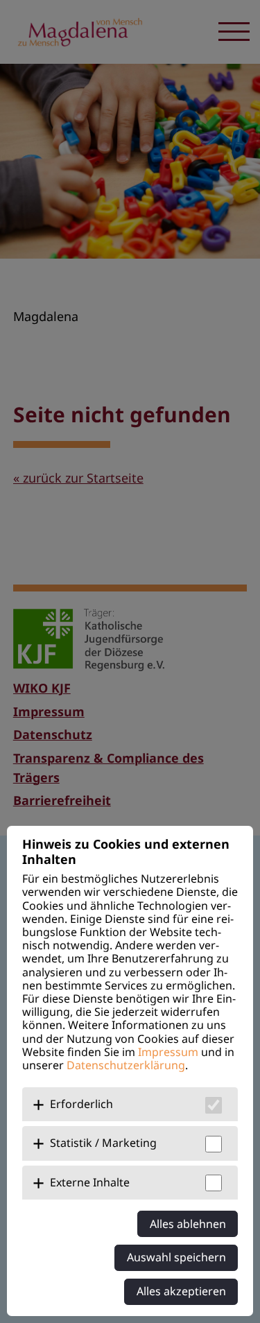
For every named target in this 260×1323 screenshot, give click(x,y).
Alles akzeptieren (181, 1291)
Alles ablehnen (188, 1223)
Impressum (168, 1052)
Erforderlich (81, 1104)
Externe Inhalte (90, 1182)
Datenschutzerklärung (126, 1065)
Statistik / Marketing (103, 1142)
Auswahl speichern (176, 1257)
